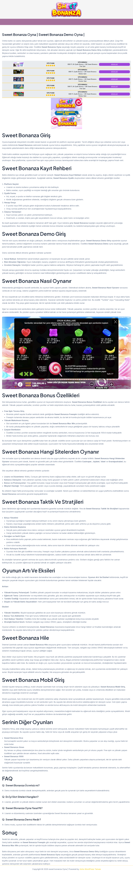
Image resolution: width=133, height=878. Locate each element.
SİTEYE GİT (114, 64)
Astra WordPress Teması (90, 869)
